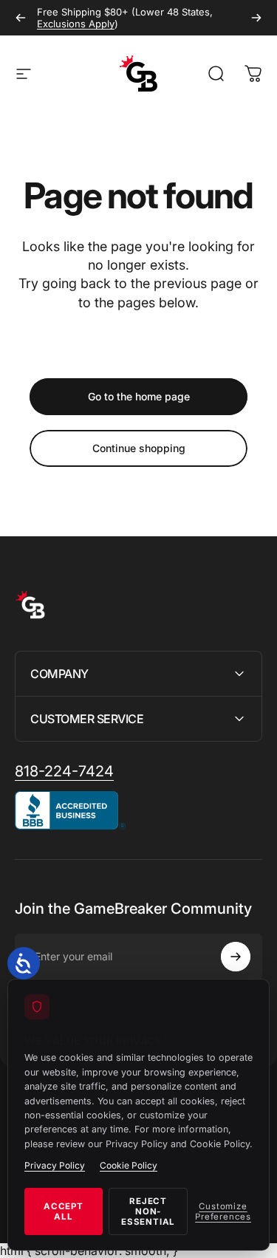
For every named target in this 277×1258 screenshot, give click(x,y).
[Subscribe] (235, 956)
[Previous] (20, 17)
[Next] (256, 17)
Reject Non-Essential (148, 1211)
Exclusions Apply (75, 24)
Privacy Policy (54, 1165)
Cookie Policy (128, 1165)
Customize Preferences (223, 1211)
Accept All (63, 1211)
